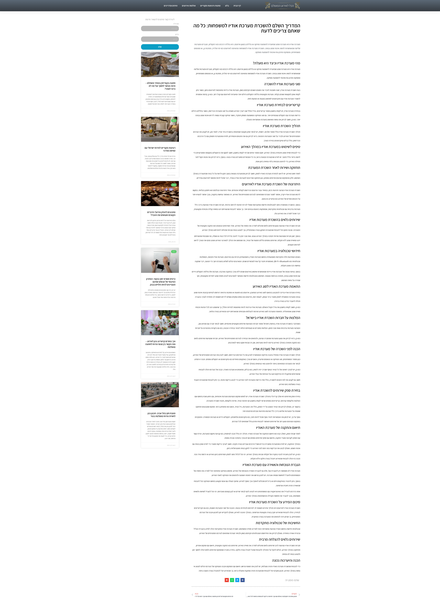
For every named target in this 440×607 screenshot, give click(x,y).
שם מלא (176, 24)
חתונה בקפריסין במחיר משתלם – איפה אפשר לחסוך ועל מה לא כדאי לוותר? (160, 85)
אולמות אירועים (189, 5)
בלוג (227, 5)
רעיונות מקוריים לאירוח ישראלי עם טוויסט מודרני (160, 149)
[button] (243, 580)
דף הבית (237, 5)
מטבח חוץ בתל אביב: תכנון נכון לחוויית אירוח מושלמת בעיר (161, 415)
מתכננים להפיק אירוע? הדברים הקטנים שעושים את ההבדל (161, 214)
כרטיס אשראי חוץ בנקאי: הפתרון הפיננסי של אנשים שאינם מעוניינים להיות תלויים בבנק (160, 281)
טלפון (177, 34)
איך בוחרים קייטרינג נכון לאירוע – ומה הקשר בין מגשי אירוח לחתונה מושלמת (160, 344)
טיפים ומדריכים (170, 5)
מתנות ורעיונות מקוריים (210, 5)
